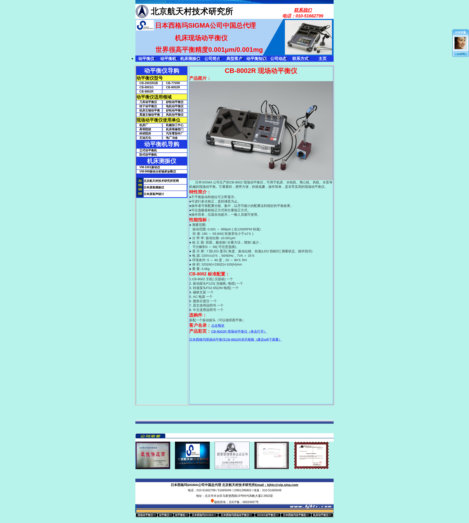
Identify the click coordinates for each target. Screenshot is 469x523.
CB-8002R (173, 87)
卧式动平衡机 (148, 154)
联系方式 (300, 58)
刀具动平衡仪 (146, 102)
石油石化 (143, 137)
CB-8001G (145, 87)
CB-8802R (145, 91)
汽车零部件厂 (175, 133)
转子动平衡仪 (146, 106)
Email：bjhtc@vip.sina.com (276, 485)
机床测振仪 (190, 58)
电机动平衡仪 (175, 106)
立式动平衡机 (148, 150)
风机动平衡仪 (175, 114)
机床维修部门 (175, 129)
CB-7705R (173, 83)
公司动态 (278, 58)
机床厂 (142, 125)
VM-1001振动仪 (149, 167)
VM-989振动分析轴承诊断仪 (157, 171)
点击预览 (217, 325)
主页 (323, 58)
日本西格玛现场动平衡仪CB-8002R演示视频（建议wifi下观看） (235, 339)
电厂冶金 (172, 137)
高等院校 (143, 129)
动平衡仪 (146, 58)
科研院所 (143, 133)
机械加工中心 (175, 125)
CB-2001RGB (147, 83)
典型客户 (234, 58)
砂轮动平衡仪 (175, 102)
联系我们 (303, 10)
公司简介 (212, 58)
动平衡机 (168, 58)
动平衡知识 (256, 58)
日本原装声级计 (154, 194)
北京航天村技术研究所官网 (161, 180)
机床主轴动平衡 (148, 110)
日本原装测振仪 (154, 187)
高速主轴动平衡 (148, 114)
